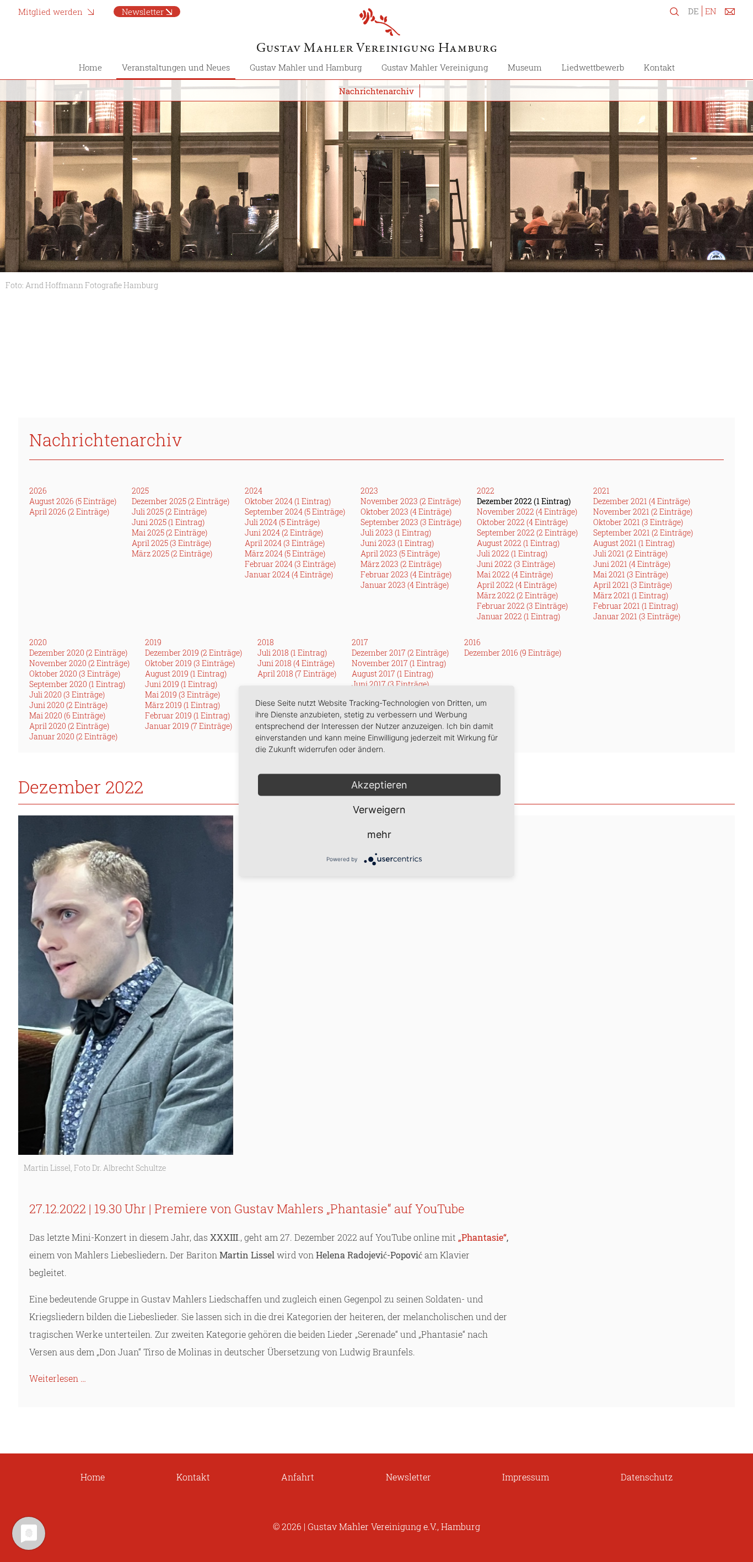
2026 (38, 490)
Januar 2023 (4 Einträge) (405, 585)
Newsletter (143, 11)
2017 (360, 642)
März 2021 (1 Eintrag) (630, 595)
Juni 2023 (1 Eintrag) (397, 543)
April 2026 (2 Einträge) (69, 511)
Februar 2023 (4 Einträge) (406, 574)
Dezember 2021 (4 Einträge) (641, 501)
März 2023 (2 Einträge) (401, 564)
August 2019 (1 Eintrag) (186, 673)
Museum (525, 67)
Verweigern (379, 809)
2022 (485, 490)
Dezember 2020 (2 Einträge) (78, 652)
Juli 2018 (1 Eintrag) (292, 652)
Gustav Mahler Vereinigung (434, 67)
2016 (472, 642)
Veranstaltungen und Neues (176, 67)
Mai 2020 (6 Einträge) (67, 715)
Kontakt (659, 67)
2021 (601, 490)
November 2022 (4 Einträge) (527, 511)
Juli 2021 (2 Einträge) (630, 553)
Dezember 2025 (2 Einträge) (180, 501)
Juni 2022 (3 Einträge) (516, 564)
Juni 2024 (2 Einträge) (284, 532)
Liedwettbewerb (593, 67)
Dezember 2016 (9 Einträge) (512, 652)
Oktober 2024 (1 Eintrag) (288, 501)
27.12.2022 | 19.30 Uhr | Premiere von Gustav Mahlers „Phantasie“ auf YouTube (247, 1209)
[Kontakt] (730, 14)
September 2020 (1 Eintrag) (77, 684)
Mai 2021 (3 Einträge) (630, 574)
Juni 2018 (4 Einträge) (296, 663)
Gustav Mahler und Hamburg (306, 67)
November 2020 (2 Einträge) (79, 663)
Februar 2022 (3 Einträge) (522, 606)
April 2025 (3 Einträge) (171, 543)
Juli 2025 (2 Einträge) (169, 511)
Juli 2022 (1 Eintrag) (512, 553)
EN (710, 11)
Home (90, 67)
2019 (153, 642)
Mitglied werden (50, 11)
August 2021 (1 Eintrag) (634, 543)
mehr (379, 834)
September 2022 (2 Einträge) (527, 532)
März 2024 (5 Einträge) (285, 553)
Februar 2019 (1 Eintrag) (187, 715)
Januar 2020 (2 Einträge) (73, 736)
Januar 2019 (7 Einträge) (188, 726)
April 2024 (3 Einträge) (285, 543)
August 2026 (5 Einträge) (72, 501)
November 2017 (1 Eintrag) (399, 663)
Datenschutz (647, 1477)
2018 (265, 642)
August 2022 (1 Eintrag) (518, 543)
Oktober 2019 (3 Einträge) (190, 663)
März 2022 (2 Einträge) (517, 595)
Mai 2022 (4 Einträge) (515, 574)
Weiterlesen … (57, 1378)
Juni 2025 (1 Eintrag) (168, 522)
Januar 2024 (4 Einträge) (289, 574)
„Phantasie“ (482, 1237)
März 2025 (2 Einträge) (172, 553)
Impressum (525, 1477)
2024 (253, 490)
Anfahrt (297, 1477)
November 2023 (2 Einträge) (411, 501)
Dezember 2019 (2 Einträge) (193, 652)
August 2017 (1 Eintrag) (392, 673)
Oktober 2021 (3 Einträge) (638, 522)
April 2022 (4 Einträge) (517, 585)
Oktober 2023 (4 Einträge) (406, 511)
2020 (38, 642)
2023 (369, 490)
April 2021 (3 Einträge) (632, 585)
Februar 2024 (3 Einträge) (290, 564)
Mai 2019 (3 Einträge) (182, 694)
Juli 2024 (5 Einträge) (282, 522)
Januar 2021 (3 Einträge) (636, 616)
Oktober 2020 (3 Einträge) (74, 673)
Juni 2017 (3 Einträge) (390, 684)
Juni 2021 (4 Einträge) (631, 564)
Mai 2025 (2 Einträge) (169, 532)
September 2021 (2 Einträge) (643, 532)
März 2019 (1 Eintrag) (182, 705)
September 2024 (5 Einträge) (295, 511)
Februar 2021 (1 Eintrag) (635, 606)
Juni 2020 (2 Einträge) (68, 705)
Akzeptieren (379, 784)
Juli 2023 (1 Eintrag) (396, 532)
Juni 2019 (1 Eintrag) (181, 684)
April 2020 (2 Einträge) (69, 726)
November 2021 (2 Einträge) (642, 511)
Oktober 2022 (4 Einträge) (522, 522)
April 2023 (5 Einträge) (400, 553)
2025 (140, 490)
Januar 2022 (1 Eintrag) (518, 616)
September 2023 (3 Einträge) (411, 522)
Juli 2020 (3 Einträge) (67, 694)
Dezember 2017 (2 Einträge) (400, 652)
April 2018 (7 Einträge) (296, 673)
